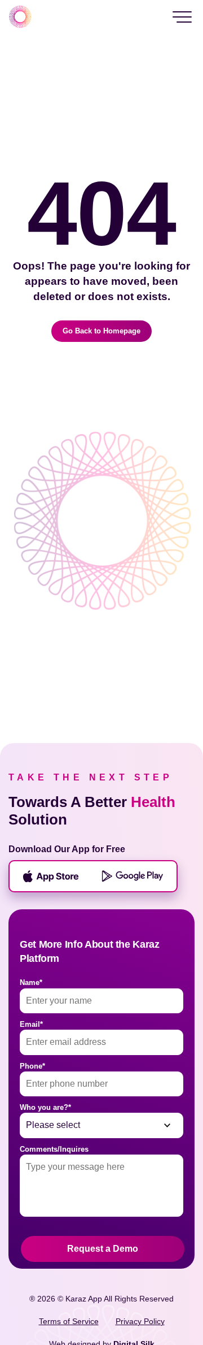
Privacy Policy (140, 1321)
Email (31, 1024)
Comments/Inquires (54, 1149)
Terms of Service (69, 1321)
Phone (32, 1066)
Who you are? (45, 1107)
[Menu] (182, 17)
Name (31, 982)
